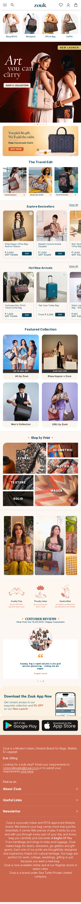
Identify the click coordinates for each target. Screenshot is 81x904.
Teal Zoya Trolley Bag (48, 305)
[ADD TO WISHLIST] (31, 213)
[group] (40, 82)
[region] (40, 84)
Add (27, 253)
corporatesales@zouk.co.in (20, 770)
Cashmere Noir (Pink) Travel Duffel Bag (15, 306)
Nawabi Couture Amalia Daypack (49, 245)
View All (73, 204)
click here (26, 773)
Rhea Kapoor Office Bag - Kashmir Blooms (17, 245)
